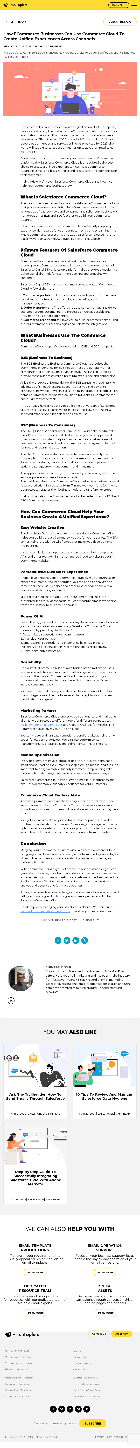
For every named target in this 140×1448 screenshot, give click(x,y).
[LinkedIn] (11, 1000)
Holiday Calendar (81, 1369)
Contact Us (99, 1333)
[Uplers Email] (22, 1334)
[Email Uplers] (15, 5)
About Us (77, 1351)
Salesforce (36, 46)
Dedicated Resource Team (85, 1377)
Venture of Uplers (124, 1436)
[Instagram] (78, 1409)
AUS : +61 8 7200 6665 (20, 1363)
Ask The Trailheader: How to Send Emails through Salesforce (35, 1096)
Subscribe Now (120, 21)
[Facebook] (53, 1409)
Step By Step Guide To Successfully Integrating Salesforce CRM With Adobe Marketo (35, 1178)
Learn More (35, 1272)
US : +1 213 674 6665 (19, 1351)
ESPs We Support (81, 1357)
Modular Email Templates (17, 1396)
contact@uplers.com (19, 1369)
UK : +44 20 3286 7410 (20, 1357)
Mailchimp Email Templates (19, 1377)
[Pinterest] (86, 1409)
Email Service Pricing (83, 1363)
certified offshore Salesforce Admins (45, 911)
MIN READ (53, 1114)
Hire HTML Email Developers (86, 1384)
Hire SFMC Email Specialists (86, 1396)
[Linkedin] (70, 1409)
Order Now (119, 5)
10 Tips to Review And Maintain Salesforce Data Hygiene (105, 1096)
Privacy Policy (103, 1436)
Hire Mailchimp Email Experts (87, 1390)
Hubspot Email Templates (18, 1390)
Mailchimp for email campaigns (41, 724)
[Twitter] (61, 1409)
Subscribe (93, 1423)
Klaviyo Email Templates (17, 1384)
